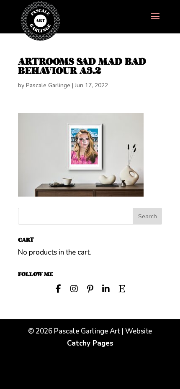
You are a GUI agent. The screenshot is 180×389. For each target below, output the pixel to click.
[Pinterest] (90, 288)
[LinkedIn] (106, 288)
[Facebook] (58, 288)
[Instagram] (74, 288)
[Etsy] (122, 288)
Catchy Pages (90, 343)
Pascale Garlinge (48, 85)
